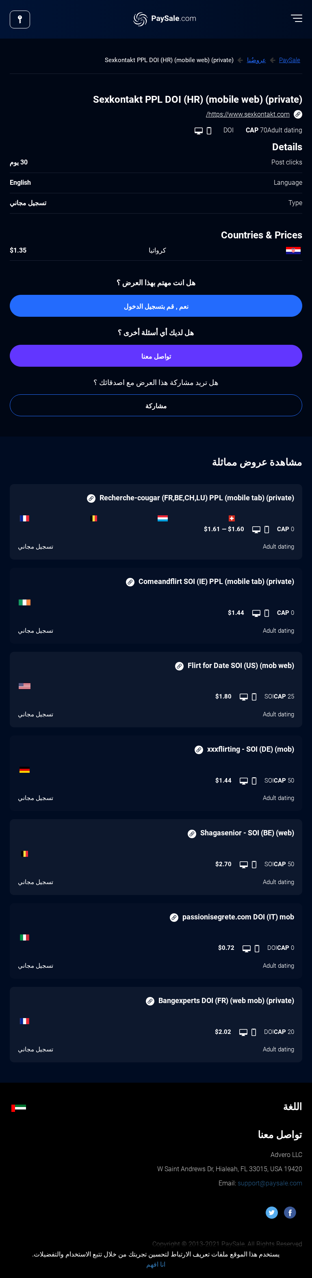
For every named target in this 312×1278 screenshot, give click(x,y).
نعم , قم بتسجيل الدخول (156, 306)
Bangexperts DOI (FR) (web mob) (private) (226, 1000)
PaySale (289, 60)
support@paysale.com (269, 1183)
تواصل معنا (156, 356)
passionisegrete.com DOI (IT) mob (238, 917)
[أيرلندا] (156, 600)
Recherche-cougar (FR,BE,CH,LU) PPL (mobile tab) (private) (197, 497)
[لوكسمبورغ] (190, 516)
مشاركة (156, 406)
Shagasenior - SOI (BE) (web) (247, 832)
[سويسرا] (259, 516)
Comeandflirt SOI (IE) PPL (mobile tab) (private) (216, 581)
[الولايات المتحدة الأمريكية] (156, 684)
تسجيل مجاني (35, 546)
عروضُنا (256, 60)
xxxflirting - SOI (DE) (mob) (250, 749)
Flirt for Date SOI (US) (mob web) (241, 665)
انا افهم (155, 1264)
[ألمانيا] (156, 768)
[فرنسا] (52, 516)
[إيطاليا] (156, 935)
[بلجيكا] (121, 516)
